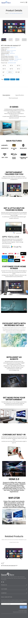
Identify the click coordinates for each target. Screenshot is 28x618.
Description (6, 95)
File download (13, 98)
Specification (19, 95)
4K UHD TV (13, 79)
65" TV (17, 79)
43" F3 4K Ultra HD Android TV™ (9, 565)
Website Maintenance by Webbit (20, 612)
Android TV (6, 79)
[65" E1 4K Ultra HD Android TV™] (3, 40)
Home (6, 13)
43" (2, 563)
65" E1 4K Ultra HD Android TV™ (16, 13)
